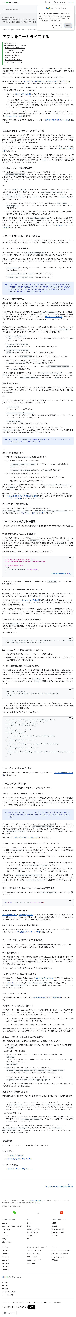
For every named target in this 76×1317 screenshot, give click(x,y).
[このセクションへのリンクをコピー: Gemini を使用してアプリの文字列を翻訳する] (41, 925)
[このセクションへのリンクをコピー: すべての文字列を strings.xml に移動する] (37, 534)
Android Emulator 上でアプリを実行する (46, 998)
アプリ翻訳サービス (9, 915)
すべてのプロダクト (8, 1295)
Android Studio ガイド (34, 1250)
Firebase (5, 1289)
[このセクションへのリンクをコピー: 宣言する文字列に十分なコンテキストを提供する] (43, 620)
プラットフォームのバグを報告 (61, 1250)
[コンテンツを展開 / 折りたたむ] (16, 43)
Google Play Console (26, 915)
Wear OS (54, 1226)
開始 (68, 26)
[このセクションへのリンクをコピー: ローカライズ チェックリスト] (36, 768)
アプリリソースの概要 (24, 94)
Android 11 (5, 1270)
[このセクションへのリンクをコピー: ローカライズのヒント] (28, 784)
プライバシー (31, 1236)
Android (5, 1223)
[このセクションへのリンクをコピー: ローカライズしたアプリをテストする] (45, 940)
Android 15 (5, 1257)
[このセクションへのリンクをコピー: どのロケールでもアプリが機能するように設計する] (45, 794)
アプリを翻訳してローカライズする (27, 932)
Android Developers (8, 29)
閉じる (57, 26)
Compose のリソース (13, 116)
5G (28, 1239)
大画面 (53, 1223)
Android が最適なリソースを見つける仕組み (22, 496)
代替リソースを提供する (53, 317)
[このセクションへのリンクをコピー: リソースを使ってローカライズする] (42, 236)
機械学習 (29, 1226)
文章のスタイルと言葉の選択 (30, 600)
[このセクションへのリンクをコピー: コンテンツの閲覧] (20, 1165)
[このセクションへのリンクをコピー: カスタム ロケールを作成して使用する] (35, 1006)
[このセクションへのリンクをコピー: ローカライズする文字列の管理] (37, 522)
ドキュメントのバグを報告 (59, 1254)
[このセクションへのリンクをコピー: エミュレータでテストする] (28, 993)
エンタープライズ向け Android (12, 1226)
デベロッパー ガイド (33, 1254)
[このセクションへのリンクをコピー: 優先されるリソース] (22, 383)
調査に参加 (54, 1260)
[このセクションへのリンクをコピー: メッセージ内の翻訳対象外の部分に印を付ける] (42, 666)
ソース (4, 1232)
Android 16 (5, 1254)
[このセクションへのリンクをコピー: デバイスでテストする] (24, 953)
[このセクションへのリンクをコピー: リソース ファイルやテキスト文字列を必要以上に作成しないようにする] (62, 844)
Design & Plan (20, 29)
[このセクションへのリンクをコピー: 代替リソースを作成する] (26, 299)
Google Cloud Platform (9, 1292)
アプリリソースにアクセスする (32, 513)
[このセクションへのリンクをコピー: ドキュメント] (16, 1151)
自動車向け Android (57, 1232)
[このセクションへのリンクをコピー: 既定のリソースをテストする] (30, 1092)
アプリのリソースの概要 (15, 1155)
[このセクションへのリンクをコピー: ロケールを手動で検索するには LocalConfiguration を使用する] (56, 888)
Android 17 (5, 1250)
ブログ (4, 1239)
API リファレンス (32, 1257)
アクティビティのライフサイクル (57, 81)
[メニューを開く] (3, 2)
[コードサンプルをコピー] (72, 557)
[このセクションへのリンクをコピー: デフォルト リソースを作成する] (32, 248)
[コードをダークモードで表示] (70, 557)
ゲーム (29, 1223)
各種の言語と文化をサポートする (57, 120)
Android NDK (31, 1263)
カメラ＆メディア (32, 1232)
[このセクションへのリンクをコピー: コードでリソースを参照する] (30, 504)
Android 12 (5, 1266)
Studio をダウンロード (34, 1260)
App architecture (10, 10)
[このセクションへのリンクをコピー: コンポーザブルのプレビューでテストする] (38, 974)
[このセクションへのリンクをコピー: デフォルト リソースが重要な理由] (34, 168)
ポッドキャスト (7, 1242)
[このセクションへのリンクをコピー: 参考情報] (14, 1141)
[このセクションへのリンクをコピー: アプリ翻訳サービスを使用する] (29, 911)
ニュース (5, 1236)
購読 (31, 1307)
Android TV (54, 1236)
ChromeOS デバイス (57, 1229)
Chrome (4, 1285)
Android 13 (5, 1263)
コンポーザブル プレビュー (45, 978)
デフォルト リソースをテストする (27, 838)
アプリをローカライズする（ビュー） (19, 1169)
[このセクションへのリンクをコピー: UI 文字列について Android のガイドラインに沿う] (44, 590)
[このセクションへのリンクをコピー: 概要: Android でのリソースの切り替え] (46, 131)
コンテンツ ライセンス (36, 1200)
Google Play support (57, 1257)
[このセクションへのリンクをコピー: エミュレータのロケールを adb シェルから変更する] (46, 1037)
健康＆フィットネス (33, 1229)
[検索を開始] (46, 2)
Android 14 (5, 1260)
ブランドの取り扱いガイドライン (32, 1302)
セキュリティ (6, 1229)
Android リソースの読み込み (34, 81)
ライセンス (16, 1302)
